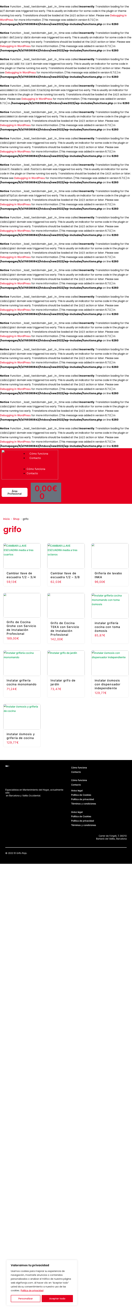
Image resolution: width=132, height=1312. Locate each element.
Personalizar (25, 1298)
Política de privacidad (32, 1290)
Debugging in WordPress (15, 46)
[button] (42, 465)
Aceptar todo (57, 1298)
